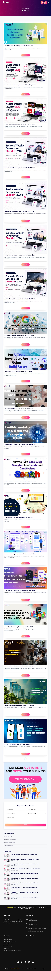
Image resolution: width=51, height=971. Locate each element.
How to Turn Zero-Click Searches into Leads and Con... (19, 481)
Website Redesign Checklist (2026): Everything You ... (19, 124)
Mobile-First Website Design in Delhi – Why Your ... (18, 744)
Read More (25, 55)
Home (23, 8)
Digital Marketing (8, 836)
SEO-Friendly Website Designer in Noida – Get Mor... (19, 705)
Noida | (37, 907)
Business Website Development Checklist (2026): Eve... (20, 168)
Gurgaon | (24, 907)
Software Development (9, 842)
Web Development (8, 845)
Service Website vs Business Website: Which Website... (25, 873)
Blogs (27, 8)
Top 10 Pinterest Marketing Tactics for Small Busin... (19, 45)
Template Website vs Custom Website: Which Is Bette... (25, 859)
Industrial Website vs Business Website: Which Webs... (24, 878)
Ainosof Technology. (15, 968)
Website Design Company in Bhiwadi (12, 950)
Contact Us (6, 948)
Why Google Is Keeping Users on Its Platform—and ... (19, 335)
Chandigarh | (27, 908)
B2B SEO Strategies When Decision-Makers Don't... (18, 408)
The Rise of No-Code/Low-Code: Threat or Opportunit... (20, 590)
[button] (48, 2)
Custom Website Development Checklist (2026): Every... (20, 85)
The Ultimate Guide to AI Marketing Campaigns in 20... (20, 444)
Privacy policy (43, 968)
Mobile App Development (10, 839)
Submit (25, 824)
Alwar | (44, 907)
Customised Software (9, 944)
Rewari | (20, 907)
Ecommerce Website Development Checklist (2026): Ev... (25, 892)
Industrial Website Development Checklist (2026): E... (19, 255)
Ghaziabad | (33, 907)
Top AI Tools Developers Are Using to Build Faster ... (18, 371)
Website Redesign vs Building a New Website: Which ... (24, 854)
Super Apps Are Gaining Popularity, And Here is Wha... (19, 627)
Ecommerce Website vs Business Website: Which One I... (25, 883)
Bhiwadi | (16, 907)
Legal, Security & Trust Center (31, 968)
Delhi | (28, 907)
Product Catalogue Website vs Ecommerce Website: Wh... (25, 868)
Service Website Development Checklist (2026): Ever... (19, 211)
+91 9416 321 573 (32, 924)
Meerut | (23, 908)
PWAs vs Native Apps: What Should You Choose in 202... (20, 554)
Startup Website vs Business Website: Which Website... (25, 864)
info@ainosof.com (32, 920)
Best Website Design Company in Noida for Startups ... (19, 666)
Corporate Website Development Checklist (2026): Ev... (20, 299)
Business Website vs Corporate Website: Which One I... (25, 887)
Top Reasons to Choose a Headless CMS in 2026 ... (18, 517)
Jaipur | (41, 907)
